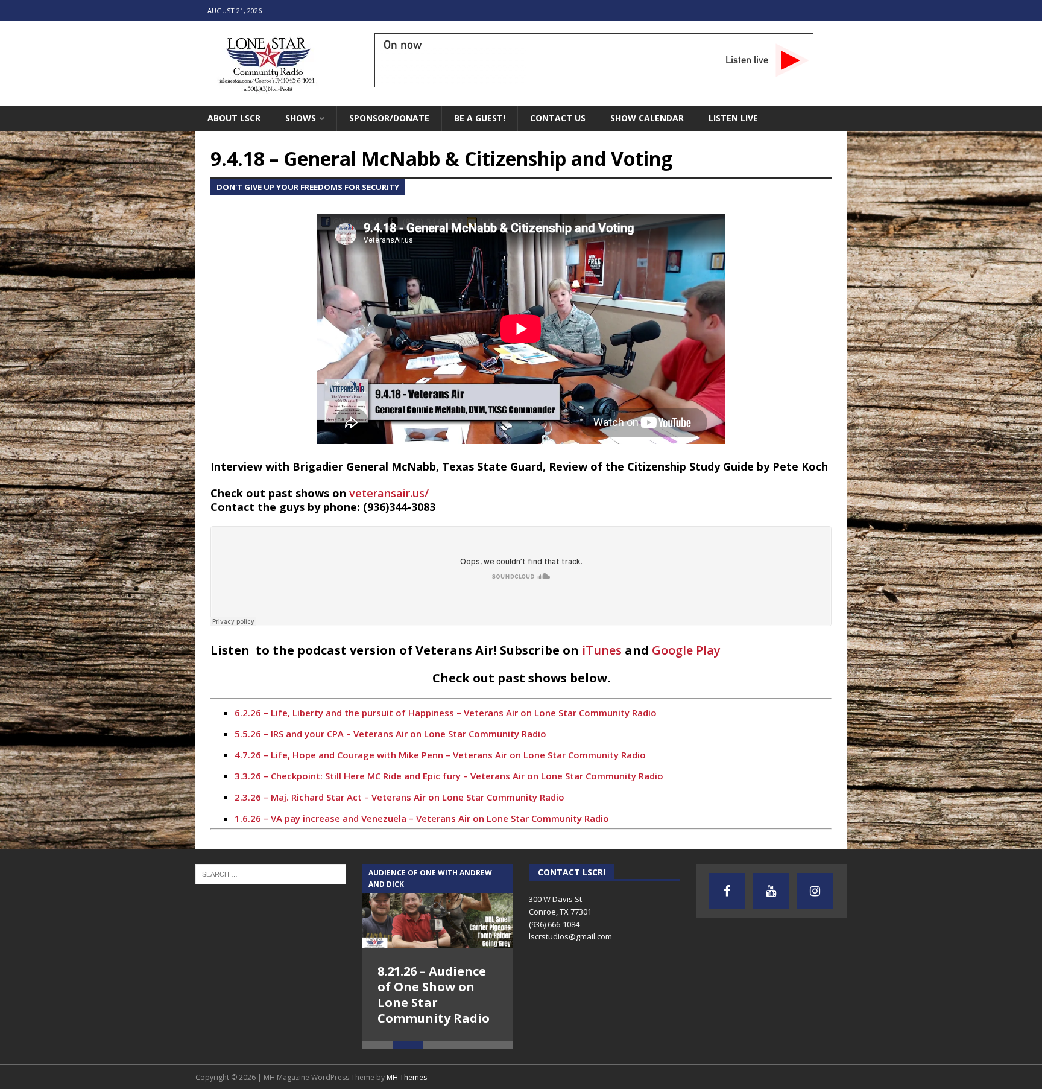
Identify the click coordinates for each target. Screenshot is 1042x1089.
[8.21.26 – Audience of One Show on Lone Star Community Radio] (437, 906)
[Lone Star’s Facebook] (727, 891)
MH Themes (407, 1077)
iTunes (603, 650)
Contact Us (558, 118)
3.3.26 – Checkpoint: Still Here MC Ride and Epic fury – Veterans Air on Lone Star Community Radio (449, 776)
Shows (300, 118)
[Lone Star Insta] (815, 891)
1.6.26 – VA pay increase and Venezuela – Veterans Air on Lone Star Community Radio (422, 818)
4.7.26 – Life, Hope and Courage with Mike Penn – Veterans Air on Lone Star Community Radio (440, 755)
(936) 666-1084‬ (554, 924)
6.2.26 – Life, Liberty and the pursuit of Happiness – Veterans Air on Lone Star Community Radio (446, 712)
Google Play (686, 650)
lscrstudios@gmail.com (570, 936)
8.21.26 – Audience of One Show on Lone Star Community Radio (433, 994)
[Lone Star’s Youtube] (771, 891)
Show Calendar (647, 118)
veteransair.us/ (389, 493)
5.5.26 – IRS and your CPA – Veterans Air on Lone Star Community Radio (390, 734)
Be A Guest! (479, 118)
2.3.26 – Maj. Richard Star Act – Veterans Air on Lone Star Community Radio (399, 797)
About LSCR (233, 118)
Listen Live (733, 118)
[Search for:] (270, 873)
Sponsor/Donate (389, 118)
